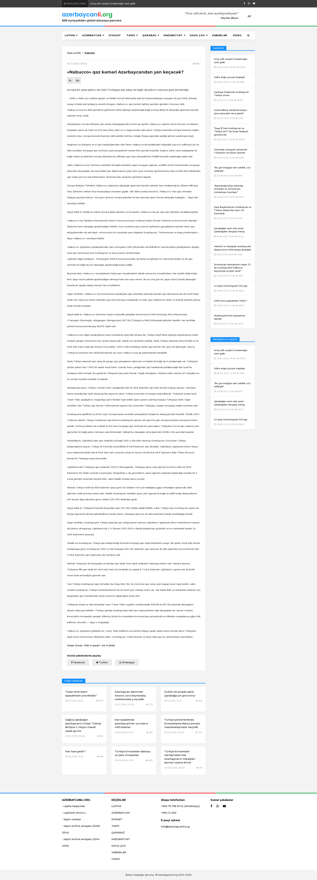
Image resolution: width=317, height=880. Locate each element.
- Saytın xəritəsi (71, 819)
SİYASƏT (115, 35)
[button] (248, 35)
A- (70, 80)
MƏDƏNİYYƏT (173, 35)
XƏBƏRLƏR (219, 35)
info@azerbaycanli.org (175, 826)
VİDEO (237, 35)
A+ (78, 80)
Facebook (78, 662)
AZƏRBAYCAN (91, 35)
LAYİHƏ (70, 35)
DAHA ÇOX (197, 35)
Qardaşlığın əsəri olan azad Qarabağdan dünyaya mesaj (229, 405)
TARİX (130, 35)
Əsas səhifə (74, 53)
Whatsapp (128, 662)
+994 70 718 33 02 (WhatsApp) (180, 806)
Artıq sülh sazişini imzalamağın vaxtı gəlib (100, 3)
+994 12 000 (168, 812)
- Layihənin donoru (74, 812)
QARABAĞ (149, 35)
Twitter (103, 662)
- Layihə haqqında (73, 806)
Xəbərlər (90, 53)
